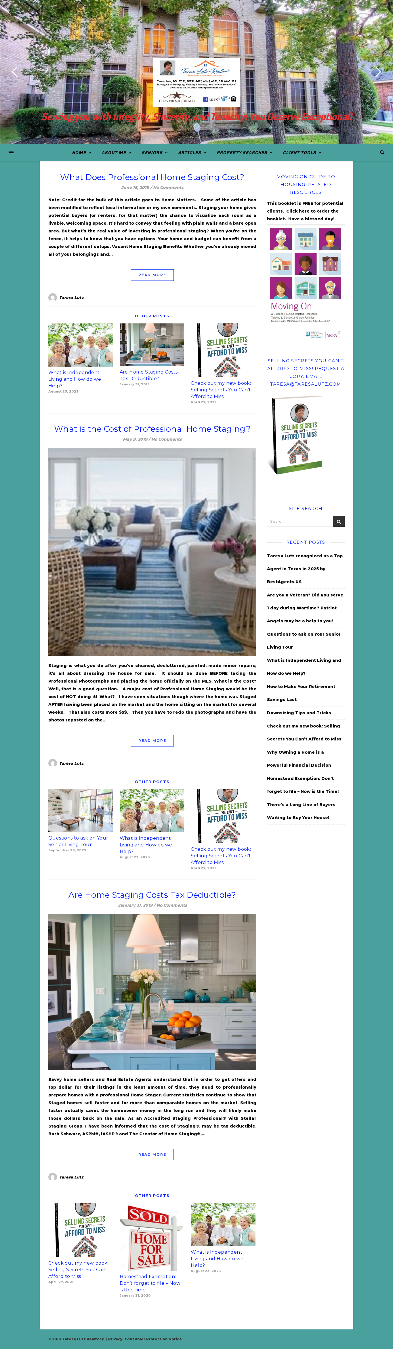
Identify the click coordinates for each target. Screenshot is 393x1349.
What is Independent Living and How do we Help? (74, 379)
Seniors (152, 152)
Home (79, 152)
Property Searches (242, 152)
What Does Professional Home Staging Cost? (152, 177)
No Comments (168, 187)
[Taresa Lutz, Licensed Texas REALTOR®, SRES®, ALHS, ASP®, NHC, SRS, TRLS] (196, 82)
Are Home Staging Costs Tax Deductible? (152, 895)
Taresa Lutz (71, 297)
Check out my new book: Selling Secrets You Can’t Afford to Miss (221, 389)
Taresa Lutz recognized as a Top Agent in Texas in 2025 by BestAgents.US (305, 568)
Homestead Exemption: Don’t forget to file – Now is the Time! (150, 1283)
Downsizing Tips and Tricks (299, 712)
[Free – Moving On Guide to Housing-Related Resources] (306, 283)
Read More (152, 275)
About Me (114, 152)
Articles (189, 152)
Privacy (115, 1339)
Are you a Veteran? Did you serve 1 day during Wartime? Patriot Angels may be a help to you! (305, 608)
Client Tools (299, 152)
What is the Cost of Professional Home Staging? (152, 429)
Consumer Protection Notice (153, 1339)
